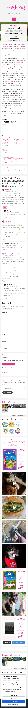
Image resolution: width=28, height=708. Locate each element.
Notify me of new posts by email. (14, 360)
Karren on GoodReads (11, 655)
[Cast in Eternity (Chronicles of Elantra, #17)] (21, 407)
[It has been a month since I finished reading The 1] (14, 628)
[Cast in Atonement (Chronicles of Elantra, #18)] (24, 407)
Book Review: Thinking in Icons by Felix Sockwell (20, 170)
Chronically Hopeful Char (12, 254)
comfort (21, 158)
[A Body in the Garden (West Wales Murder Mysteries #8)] (6, 661)
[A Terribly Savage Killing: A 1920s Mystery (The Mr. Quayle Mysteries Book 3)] (3, 661)
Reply (4, 207)
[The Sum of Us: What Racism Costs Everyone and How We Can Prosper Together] (9, 407)
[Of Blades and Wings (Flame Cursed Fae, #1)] (15, 407)
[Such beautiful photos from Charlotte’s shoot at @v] (14, 604)
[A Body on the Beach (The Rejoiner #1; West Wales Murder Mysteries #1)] (3, 665)
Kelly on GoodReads (10, 402)
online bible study (8, 161)
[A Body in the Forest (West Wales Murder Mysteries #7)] (24, 661)
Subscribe (7, 392)
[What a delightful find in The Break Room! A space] (14, 507)
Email (4, 341)
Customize (14, 695)
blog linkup (14, 158)
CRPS (17, 25)
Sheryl (7, 221)
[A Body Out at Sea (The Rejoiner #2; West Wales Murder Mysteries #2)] (9, 661)
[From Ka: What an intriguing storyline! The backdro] (14, 459)
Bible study (12, 25)
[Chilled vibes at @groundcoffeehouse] (14, 531)
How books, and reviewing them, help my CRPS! (19, 139)
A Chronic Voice (20, 44)
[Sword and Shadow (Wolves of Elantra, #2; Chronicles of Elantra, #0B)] (6, 412)
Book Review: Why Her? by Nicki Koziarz (7, 170)
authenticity (8, 158)
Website (4, 348)
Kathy (7, 189)
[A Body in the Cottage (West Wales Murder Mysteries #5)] (18, 661)
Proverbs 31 (14, 161)
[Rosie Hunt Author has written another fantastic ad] (14, 580)
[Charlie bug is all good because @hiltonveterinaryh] (14, 483)
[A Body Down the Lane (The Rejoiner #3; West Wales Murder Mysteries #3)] (12, 661)
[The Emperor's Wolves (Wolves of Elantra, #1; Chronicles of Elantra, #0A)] (3, 412)
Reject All (14, 698)
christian (18, 158)
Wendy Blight (19, 161)
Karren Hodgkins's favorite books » (18, 668)
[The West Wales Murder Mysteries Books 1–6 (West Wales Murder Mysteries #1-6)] (21, 660)
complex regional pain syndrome (8, 160)
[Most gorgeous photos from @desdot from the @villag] (14, 556)
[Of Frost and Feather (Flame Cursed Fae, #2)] (18, 407)
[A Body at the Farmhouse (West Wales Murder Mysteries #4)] (15, 661)
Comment (5, 312)
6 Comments (6, 162)
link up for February (7, 46)
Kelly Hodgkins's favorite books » (18, 415)
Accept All (13, 701)
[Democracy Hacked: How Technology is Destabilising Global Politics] (6, 407)
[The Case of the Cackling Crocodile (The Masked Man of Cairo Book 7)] (3, 408)
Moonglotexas (17, 40)
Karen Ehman (20, 160)
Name (4, 334)
